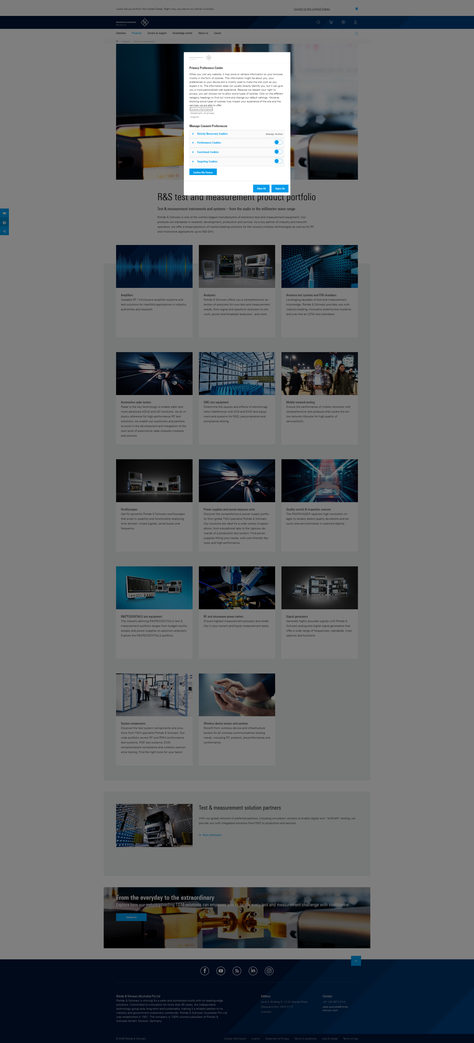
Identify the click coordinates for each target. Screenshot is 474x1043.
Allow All (261, 188)
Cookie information (201, 109)
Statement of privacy (202, 113)
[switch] (278, 142)
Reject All (280, 188)
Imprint (194, 116)
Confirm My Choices (203, 172)
